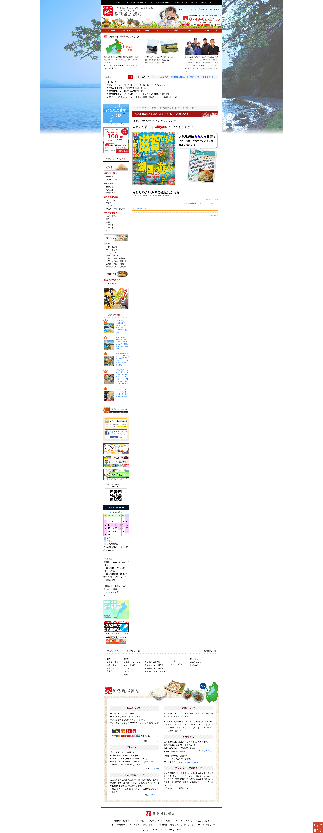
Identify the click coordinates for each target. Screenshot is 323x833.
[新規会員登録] (198, 9)
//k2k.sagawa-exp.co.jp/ (188, 762)
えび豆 (126, 668)
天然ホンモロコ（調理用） (116, 261)
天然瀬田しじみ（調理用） (116, 267)
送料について (171, 820)
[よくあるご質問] (171, 31)
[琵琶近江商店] (161, 27)
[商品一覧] (111, 31)
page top (215, 216)
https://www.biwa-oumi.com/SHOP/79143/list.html (152, 195)
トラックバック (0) (208, 203)
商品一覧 (140, 820)
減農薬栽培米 (112, 668)
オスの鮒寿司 (111, 250)
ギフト (198, 77)
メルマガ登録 (133, 825)
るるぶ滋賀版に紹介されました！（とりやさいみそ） (176, 108)
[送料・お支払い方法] (131, 31)
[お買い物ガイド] (151, 31)
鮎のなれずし (111, 253)
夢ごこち (109, 203)
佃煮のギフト (195, 665)
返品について (186, 820)
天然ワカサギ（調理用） (116, 258)
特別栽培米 (111, 665)
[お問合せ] (191, 31)
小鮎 (213, 77)
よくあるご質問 (202, 820)
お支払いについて (155, 820)
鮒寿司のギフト (112, 255)
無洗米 (109, 219)
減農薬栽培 (110, 193)
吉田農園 (109, 177)
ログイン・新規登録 (116, 825)
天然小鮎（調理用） (153, 662)
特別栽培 (109, 190)
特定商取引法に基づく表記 (181, 825)
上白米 (109, 222)
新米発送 (206, 77)
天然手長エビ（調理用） (116, 264)
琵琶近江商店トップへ (123, 820)
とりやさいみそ (162, 77)
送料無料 (174, 77)
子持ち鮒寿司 (111, 247)
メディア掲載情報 (150, 108)
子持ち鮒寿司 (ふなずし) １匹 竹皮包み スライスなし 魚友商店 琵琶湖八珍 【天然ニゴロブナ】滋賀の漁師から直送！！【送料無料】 (122, 376)
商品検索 (107, 77)
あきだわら (110, 206)
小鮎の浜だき (129, 671)
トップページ (138, 108)
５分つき (109, 228)
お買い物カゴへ (149, 825)
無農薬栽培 (110, 187)
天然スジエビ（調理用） (155, 665)
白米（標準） (111, 216)
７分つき (109, 225)
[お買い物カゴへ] (211, 31)
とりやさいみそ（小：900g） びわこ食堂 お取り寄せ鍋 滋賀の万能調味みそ (122, 394)
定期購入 (110, 671)
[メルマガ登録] (214, 9)
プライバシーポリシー (205, 825)
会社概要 (163, 825)
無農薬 (182, 77)
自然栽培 (190, 77)
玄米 (108, 230)
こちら (154, 741)
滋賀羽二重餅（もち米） (116, 209)
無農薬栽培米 (112, 662)
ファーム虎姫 (111, 179)
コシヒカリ (110, 200)
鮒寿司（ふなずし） (132, 662)
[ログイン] (185, 9)
